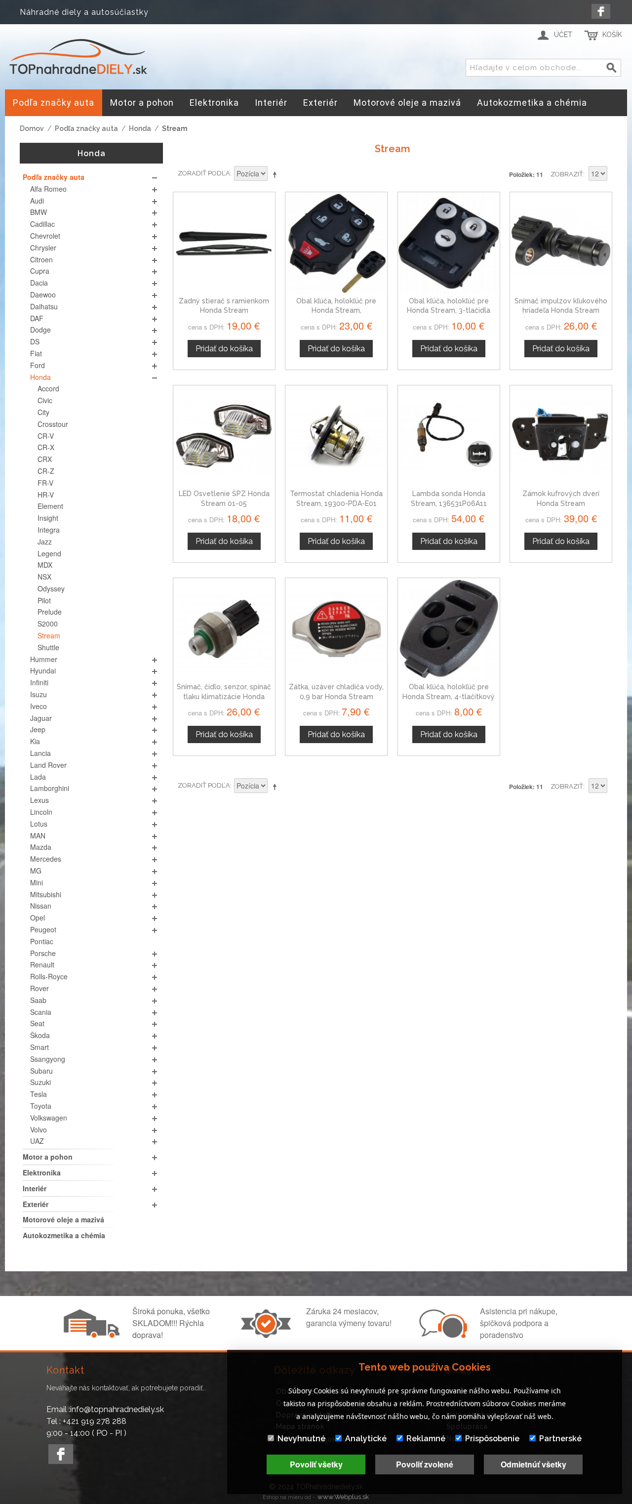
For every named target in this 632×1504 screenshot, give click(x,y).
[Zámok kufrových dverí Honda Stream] (561, 436)
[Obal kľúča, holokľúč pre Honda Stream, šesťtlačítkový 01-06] (336, 243)
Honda (140, 128)
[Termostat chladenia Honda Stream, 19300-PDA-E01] (336, 436)
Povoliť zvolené (424, 1464)
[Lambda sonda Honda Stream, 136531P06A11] (449, 436)
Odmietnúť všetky (533, 1464)
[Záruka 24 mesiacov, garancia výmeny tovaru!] (268, 1335)
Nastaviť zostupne (276, 174)
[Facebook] (601, 11)
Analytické (366, 1438)
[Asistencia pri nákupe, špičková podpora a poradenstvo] (442, 1335)
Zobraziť (567, 174)
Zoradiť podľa (204, 173)
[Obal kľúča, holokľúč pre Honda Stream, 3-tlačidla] (449, 243)
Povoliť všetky (316, 1464)
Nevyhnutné (301, 1438)
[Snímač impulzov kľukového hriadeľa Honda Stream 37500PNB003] (561, 243)
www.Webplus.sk (343, 1497)
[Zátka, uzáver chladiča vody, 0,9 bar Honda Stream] (336, 629)
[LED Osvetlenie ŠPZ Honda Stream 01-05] (224, 436)
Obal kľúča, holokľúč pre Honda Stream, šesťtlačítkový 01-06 (336, 310)
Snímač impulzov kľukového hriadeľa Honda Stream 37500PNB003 (560, 310)
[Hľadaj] (611, 68)
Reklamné (425, 1438)
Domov (32, 128)
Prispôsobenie (492, 1438)
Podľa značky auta (86, 128)
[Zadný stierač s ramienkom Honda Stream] (224, 243)
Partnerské (560, 1438)
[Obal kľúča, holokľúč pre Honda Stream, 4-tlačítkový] (449, 629)
